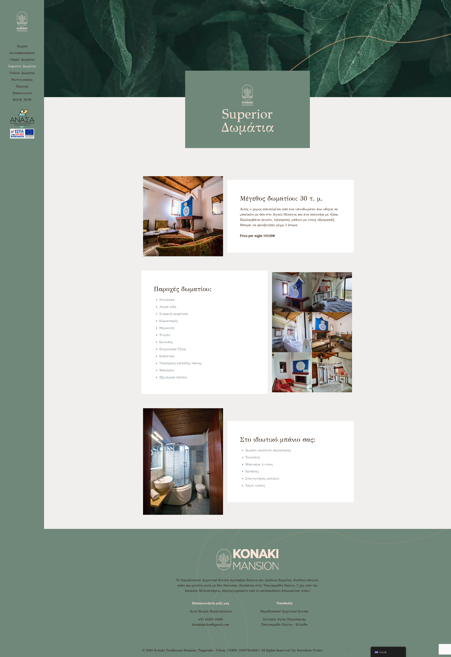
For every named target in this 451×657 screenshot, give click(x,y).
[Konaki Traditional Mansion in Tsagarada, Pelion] (22, 21)
